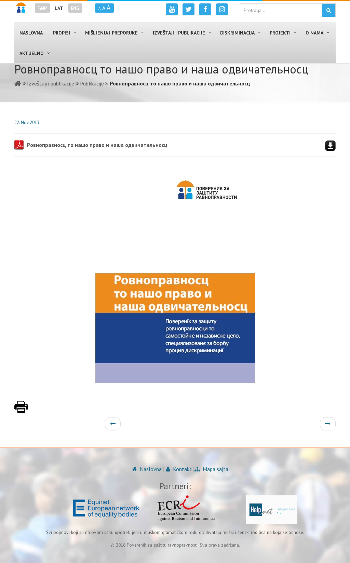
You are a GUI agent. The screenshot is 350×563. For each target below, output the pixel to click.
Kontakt (182, 469)
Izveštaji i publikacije (50, 83)
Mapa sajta (214, 469)
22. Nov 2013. (27, 122)
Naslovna (150, 469)
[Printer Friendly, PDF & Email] (21, 410)
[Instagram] (222, 9)
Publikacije (92, 83)
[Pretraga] (328, 10)
